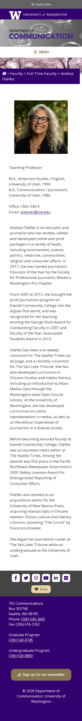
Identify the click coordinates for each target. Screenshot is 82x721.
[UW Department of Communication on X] (26, 578)
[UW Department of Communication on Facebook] (16, 578)
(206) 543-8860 (21, 655)
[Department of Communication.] (4, 73)
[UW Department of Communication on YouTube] (46, 578)
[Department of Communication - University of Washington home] (41, 35)
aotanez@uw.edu (36, 212)
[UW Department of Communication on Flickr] (66, 578)
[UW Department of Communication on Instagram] (36, 578)
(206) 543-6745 (21, 640)
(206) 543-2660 (33, 619)
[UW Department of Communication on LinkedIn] (56, 578)
